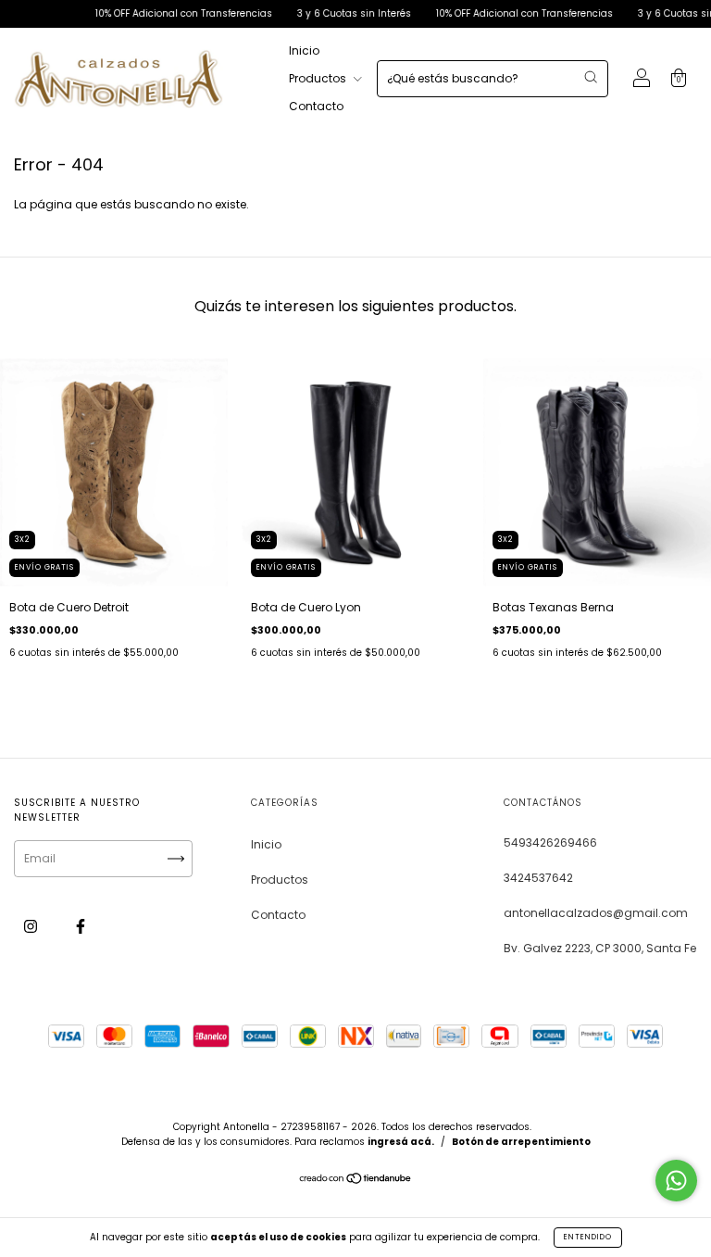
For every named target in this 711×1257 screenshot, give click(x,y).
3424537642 (538, 878)
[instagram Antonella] (32, 926)
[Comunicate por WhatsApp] (676, 1180)
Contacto (316, 106)
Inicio (304, 50)
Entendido (588, 1237)
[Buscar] (590, 77)
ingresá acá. (401, 1142)
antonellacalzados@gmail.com (596, 913)
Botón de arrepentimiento (521, 1142)
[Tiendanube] (356, 1180)
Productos (319, 78)
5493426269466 (550, 842)
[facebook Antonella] (80, 926)
